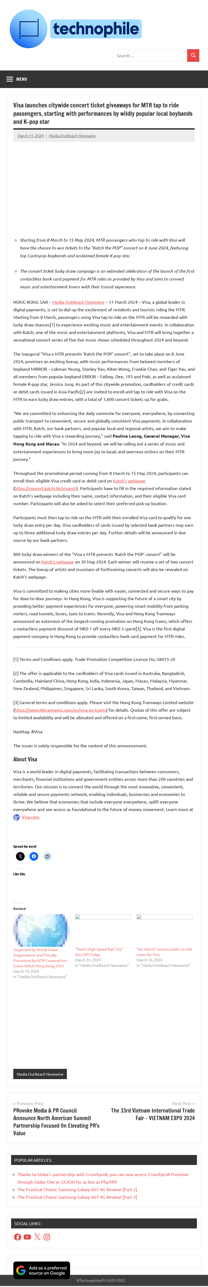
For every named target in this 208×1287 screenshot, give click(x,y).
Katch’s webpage (57, 561)
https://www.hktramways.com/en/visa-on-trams (60, 709)
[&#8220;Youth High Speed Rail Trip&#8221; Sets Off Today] (103, 930)
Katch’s (120, 480)
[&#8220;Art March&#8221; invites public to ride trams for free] (164, 930)
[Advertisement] (104, 183)
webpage (136, 480)
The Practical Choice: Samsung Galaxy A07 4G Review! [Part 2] (77, 1189)
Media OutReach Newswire (72, 135)
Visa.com (30, 816)
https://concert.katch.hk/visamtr (45, 488)
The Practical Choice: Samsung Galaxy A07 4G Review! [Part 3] (77, 1197)
